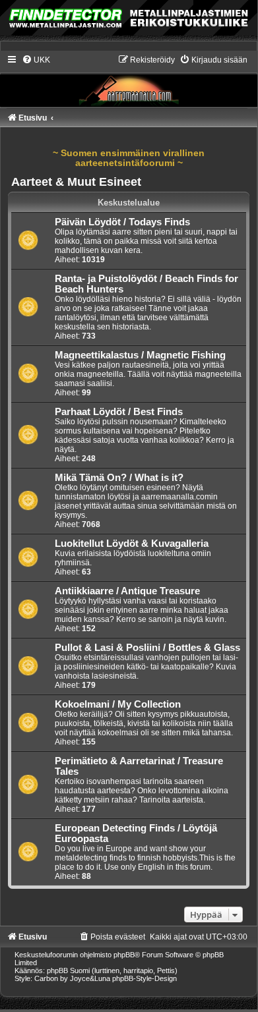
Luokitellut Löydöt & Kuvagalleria (132, 543)
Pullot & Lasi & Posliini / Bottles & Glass (147, 647)
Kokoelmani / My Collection (118, 704)
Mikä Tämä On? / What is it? (119, 477)
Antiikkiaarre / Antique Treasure (127, 591)
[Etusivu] (128, 80)
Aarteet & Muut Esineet (76, 181)
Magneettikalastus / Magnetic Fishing (140, 355)
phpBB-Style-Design (144, 978)
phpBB (124, 955)
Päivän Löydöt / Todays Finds (122, 222)
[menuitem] (36, 60)
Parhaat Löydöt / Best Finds (119, 412)
